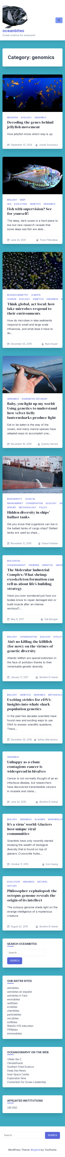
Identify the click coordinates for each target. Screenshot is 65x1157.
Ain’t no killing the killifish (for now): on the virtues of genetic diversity (30, 646)
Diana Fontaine (50, 543)
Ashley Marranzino (48, 739)
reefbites (12, 1003)
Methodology (27, 507)
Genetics (35, 204)
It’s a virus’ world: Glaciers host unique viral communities (29, 829)
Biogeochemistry (17, 295)
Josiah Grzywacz (48, 145)
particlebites (14, 1014)
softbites (12, 1022)
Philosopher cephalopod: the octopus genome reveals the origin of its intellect (32, 895)
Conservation (34, 503)
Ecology (26, 117)
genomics (40, 117)
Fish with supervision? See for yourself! (29, 211)
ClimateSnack (15, 1063)
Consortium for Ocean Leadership (26, 1082)
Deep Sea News (16, 1070)
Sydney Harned (49, 444)
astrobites (13, 988)
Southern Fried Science (20, 1066)
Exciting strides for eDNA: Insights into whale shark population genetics (29, 704)
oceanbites (13, 30)
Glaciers (39, 819)
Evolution (20, 204)
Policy (43, 507)
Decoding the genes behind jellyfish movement (30, 125)
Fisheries (34, 565)
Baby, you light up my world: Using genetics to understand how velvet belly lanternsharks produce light (32, 410)
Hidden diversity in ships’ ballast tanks (28, 515)
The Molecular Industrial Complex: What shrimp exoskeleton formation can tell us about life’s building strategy (30, 579)
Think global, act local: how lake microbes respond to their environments (31, 308)
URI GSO (12, 1107)
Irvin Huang (52, 864)
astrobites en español (19, 991)
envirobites (13, 999)
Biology (12, 200)
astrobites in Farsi (17, 995)
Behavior (12, 117)
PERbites (12, 1029)
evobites (12, 1007)
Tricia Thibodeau (49, 240)
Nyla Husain (51, 344)
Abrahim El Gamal (48, 677)
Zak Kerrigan (51, 619)
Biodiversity (14, 499)
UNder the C (14, 1059)
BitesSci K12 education (20, 1025)
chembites (13, 1010)
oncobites (13, 1018)
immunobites (14, 1033)
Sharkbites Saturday (35, 399)
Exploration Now (16, 1078)
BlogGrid (35, 1149)
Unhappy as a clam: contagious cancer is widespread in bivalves (26, 766)
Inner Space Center (18, 1074)
